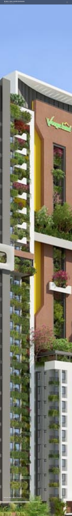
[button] (36, 509)
